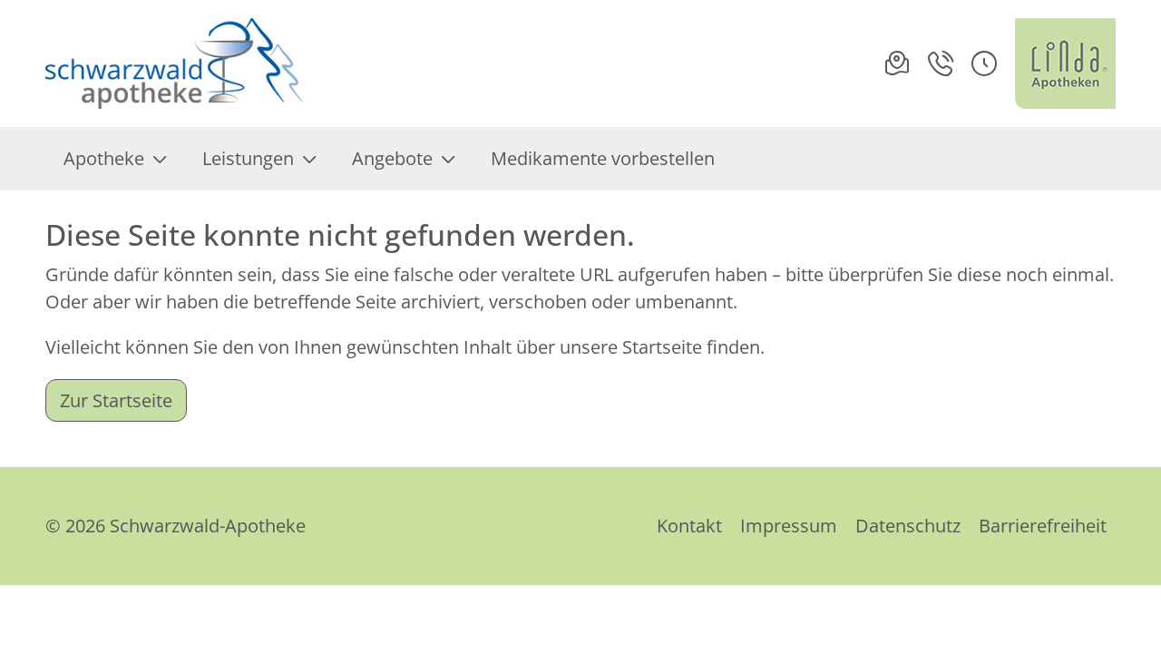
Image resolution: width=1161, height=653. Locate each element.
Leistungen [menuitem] (248, 158)
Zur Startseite (116, 400)
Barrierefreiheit (1043, 525)
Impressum (788, 525)
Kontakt (689, 525)
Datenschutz (908, 525)
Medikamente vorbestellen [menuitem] (603, 158)
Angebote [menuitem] (392, 158)
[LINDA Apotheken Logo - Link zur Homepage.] (1065, 63)
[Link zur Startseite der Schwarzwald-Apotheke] (180, 63)
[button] (984, 63)
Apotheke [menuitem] (103, 158)
